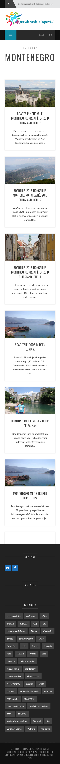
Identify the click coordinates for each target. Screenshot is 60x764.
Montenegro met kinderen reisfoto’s (30, 495)
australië (23, 623)
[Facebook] (15, 568)
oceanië (29, 683)
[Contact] (8, 568)
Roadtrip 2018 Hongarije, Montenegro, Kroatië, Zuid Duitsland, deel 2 (30, 195)
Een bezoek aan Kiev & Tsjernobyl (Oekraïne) (35, 3)
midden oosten (13, 668)
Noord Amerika (13, 683)
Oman (41, 683)
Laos (44, 653)
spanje (9, 713)
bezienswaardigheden (16, 631)
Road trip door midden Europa (30, 346)
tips (48, 721)
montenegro (30, 668)
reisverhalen (29, 698)
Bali (44, 623)
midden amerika (27, 661)
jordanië (20, 653)
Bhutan (34, 631)
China (41, 638)
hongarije (48, 646)
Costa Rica (11, 646)
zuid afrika (45, 728)
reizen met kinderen (15, 706)
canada (10, 638)
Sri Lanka (22, 713)
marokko (11, 661)
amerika (10, 623)
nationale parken (14, 676)
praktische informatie (29, 691)
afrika (44, 616)
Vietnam (31, 728)
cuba (24, 646)
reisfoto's (48, 691)
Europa (35, 646)
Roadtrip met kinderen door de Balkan (30, 423)
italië (9, 653)
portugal (10, 691)
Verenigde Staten (14, 728)
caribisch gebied (26, 638)
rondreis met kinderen (39, 706)
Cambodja (47, 631)
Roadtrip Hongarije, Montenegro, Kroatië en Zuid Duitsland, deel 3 (30, 118)
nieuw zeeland (33, 676)
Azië (35, 623)
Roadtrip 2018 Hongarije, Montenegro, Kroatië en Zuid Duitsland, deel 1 (30, 272)
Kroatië (33, 653)
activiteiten (31, 616)
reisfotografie (12, 698)
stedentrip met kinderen (17, 721)
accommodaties (13, 616)
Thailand (37, 721)
